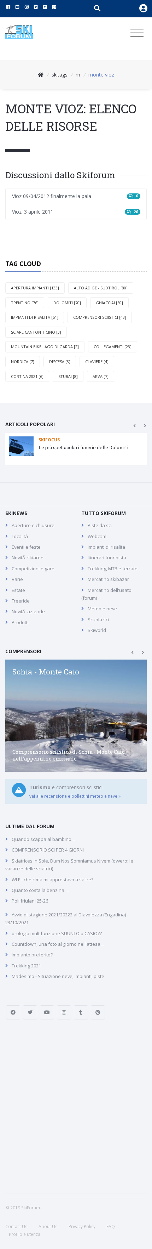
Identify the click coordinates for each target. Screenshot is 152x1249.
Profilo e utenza (24, 1234)
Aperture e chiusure (33, 525)
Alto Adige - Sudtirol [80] (101, 287)
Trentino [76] (25, 302)
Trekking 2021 (26, 965)
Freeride (21, 601)
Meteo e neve (102, 608)
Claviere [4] (97, 361)
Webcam (97, 536)
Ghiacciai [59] (109, 302)
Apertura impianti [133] (35, 287)
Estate (18, 590)
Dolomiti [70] (67, 302)
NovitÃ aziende (28, 611)
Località (20, 536)
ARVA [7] (101, 376)
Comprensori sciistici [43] (99, 317)
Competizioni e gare (33, 568)
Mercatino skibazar (108, 579)
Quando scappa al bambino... (43, 839)
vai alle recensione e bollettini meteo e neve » (75, 796)
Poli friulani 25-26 (30, 901)
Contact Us (16, 1226)
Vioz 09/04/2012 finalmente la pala (75, 196)
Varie (17, 579)
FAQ (110, 1226)
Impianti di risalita (106, 547)
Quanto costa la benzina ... (40, 890)
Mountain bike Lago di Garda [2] (45, 346)
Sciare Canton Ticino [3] (36, 332)
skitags (60, 74)
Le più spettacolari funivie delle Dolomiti (83, 447)
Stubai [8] (68, 376)
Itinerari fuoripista (107, 557)
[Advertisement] (76, 1106)
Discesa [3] (59, 361)
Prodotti (20, 622)
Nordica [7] (22, 361)
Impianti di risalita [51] (34, 317)
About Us (48, 1226)
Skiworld (97, 630)
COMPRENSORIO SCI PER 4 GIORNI (48, 850)
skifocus (49, 440)
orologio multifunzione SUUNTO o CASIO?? (57, 933)
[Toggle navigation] (137, 32)
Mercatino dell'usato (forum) (106, 594)
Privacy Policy (82, 1226)
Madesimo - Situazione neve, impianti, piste (58, 976)
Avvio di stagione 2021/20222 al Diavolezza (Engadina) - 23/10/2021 (66, 918)
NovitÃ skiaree (27, 557)
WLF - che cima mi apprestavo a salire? (52, 879)
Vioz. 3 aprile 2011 (75, 211)
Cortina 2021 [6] (27, 376)
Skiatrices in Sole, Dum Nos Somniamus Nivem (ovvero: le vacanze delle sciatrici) (69, 865)
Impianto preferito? (32, 954)
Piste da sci (100, 525)
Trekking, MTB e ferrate (113, 568)
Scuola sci (98, 619)
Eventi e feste (26, 547)
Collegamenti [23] (112, 346)
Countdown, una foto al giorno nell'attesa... (58, 944)
